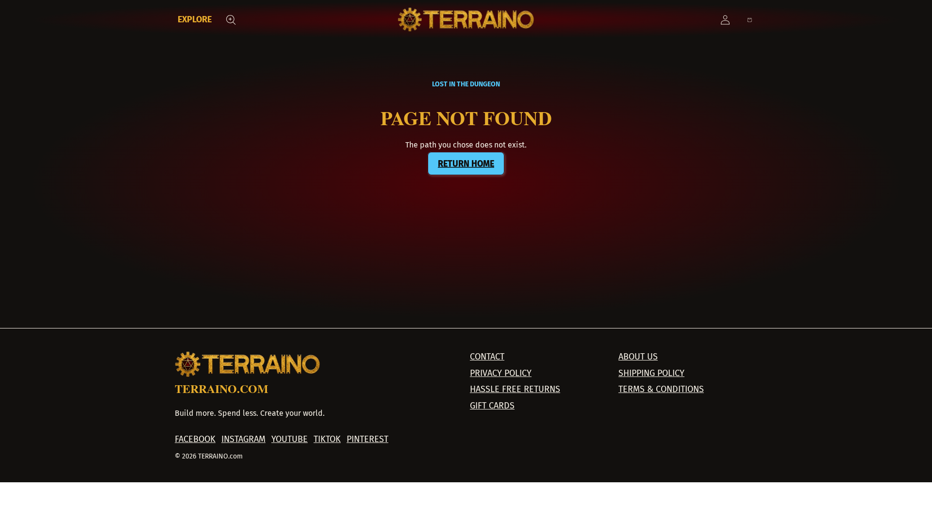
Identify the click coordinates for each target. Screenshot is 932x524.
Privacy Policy (501, 373)
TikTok (327, 439)
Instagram (243, 439)
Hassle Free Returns (515, 389)
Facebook (195, 439)
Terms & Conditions (661, 389)
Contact (487, 357)
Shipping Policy (651, 373)
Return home (466, 163)
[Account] (725, 20)
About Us (638, 357)
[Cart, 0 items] (749, 20)
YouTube (289, 439)
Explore (195, 19)
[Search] (231, 20)
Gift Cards (492, 406)
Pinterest (367, 439)
